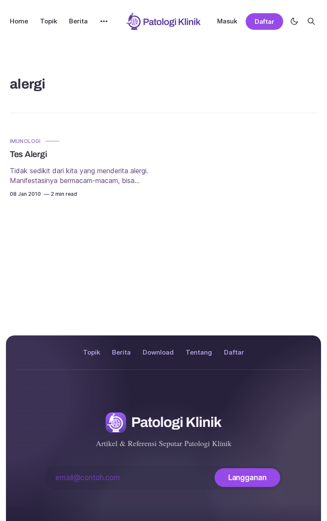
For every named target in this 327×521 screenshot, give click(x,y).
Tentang (199, 352)
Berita (78, 21)
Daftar (264, 21)
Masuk (227, 21)
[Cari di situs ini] (311, 21)
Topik (48, 21)
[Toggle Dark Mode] (294, 21)
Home (19, 21)
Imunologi (25, 141)
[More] (104, 21)
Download (158, 352)
